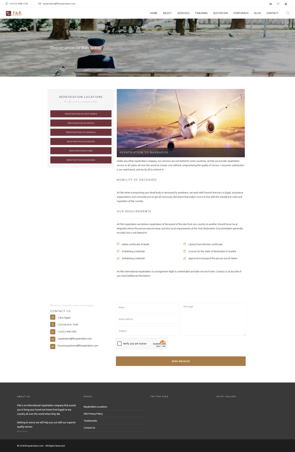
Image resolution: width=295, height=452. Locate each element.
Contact (272, 13)
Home (154, 13)
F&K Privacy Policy (93, 413)
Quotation (220, 13)
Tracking (201, 13)
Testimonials (90, 420)
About (167, 13)
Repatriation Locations (95, 406)
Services (183, 13)
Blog (257, 13)
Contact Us (89, 427)
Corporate (241, 13)
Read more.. (23, 431)
